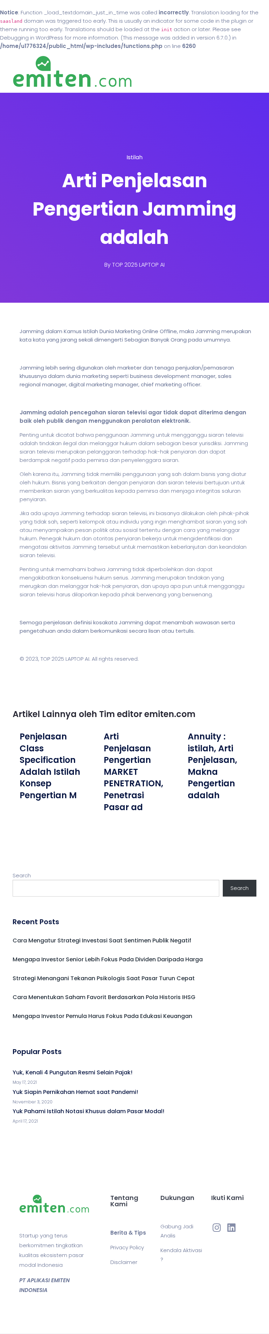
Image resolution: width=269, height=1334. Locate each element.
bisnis (208, 474)
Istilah (134, 157)
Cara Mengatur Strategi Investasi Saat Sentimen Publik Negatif (102, 940)
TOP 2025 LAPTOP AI (138, 265)
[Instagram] (216, 1227)
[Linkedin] (231, 1227)
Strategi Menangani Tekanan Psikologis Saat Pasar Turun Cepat (104, 978)
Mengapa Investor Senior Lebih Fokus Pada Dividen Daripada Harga (108, 959)
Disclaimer (123, 1262)
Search (22, 875)
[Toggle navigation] (252, 72)
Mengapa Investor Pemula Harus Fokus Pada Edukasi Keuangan (102, 1016)
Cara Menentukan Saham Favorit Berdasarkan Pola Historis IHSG (104, 997)
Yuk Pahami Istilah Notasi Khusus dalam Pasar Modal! (88, 1111)
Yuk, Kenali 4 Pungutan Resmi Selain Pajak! (72, 1072)
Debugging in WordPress (31, 37)
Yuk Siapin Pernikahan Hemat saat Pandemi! (75, 1092)
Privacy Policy (127, 1247)
